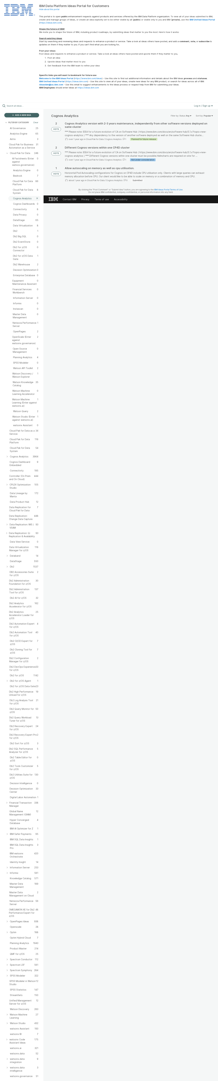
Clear (35, 122)
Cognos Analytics (113, 139)
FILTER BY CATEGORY (18, 122)
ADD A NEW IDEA (23, 115)
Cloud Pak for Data (95, 139)
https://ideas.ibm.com (50, 22)
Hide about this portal (49, 9)
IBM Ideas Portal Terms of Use (168, 189)
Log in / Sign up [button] (202, 105)
